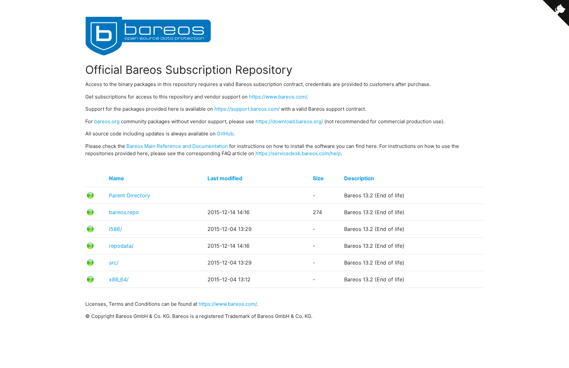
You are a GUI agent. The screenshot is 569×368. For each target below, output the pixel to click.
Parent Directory (129, 195)
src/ (114, 262)
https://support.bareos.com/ (247, 109)
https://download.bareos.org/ (289, 121)
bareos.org (107, 121)
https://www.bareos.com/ (278, 97)
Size (318, 178)
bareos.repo (124, 212)
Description (359, 178)
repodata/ (121, 245)
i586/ (115, 229)
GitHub (225, 133)
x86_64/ (119, 279)
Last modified (224, 178)
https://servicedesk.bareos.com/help (298, 153)
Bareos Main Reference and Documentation (177, 146)
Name (116, 178)
